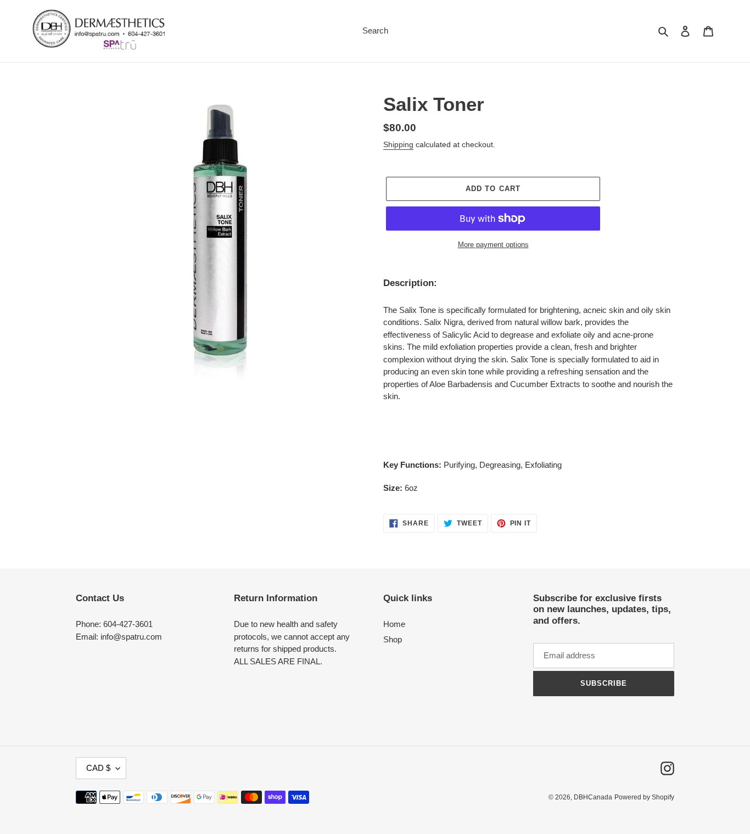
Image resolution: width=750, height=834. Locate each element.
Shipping (398, 144)
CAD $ (98, 768)
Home (394, 624)
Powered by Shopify (644, 797)
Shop (392, 639)
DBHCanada (593, 797)
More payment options (493, 244)
